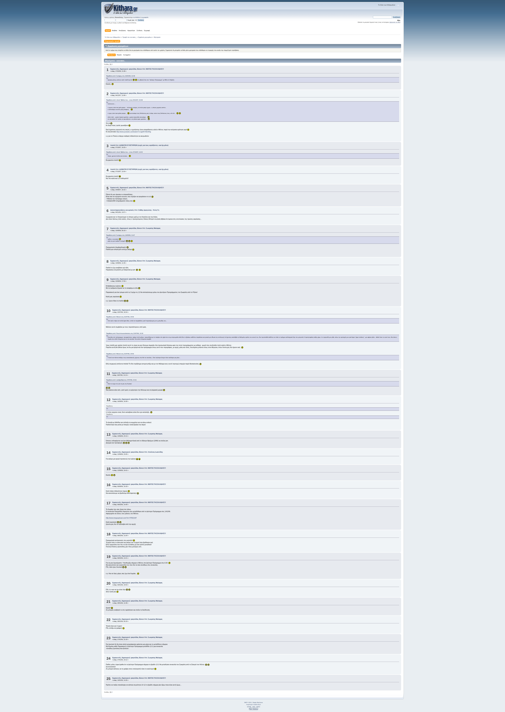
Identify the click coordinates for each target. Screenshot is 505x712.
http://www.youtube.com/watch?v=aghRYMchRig (133, 132)
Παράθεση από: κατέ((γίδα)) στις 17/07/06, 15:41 (121, 380)
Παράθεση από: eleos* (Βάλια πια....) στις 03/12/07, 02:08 (124, 100)
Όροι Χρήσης (253, 709)
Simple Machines (257, 702)
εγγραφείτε (145, 17)
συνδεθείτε (136, 17)
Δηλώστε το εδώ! (395, 22)
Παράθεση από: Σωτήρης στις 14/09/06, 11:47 (120, 235)
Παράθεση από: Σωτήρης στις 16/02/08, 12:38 (120, 76)
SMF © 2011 (248, 702)
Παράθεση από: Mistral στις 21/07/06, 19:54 (120, 317)
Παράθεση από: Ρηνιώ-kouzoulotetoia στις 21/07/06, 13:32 (124, 333)
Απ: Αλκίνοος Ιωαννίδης (154, 452)
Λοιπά (112, 145)
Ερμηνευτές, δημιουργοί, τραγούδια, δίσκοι (126, 69)
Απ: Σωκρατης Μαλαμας (151, 228)
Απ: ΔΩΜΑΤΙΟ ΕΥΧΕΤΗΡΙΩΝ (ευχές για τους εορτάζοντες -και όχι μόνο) (142, 145)
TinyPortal (249, 704)
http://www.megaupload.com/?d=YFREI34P (121, 518)
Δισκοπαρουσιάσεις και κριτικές (122, 210)
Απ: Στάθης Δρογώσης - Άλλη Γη (147, 210)
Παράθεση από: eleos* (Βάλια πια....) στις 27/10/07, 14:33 (124, 152)
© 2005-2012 (257, 704)
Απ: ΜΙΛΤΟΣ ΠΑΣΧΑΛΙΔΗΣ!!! (153, 69)
